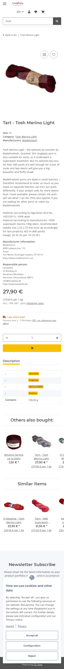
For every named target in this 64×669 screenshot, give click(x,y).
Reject (32, 655)
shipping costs (35, 303)
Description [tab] (11, 361)
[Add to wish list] (54, 54)
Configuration (32, 645)
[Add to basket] (6, 46)
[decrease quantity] (7, 337)
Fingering (33, 380)
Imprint (10, 626)
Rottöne (33, 393)
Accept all (32, 635)
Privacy (22, 626)
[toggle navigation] (4, 2)
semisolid (33, 373)
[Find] (57, 21)
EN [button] (18, 12)
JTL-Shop (38, 664)
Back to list (11, 35)
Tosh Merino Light (26, 136)
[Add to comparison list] (44, 54)
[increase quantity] (57, 337)
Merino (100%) (35, 386)
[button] (29, 11)
